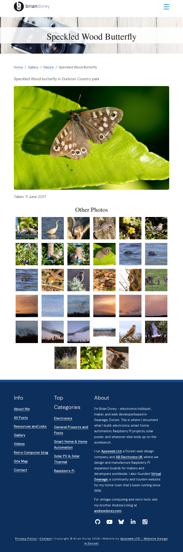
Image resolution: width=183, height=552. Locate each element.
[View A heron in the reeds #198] (65, 357)
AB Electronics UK (129, 457)
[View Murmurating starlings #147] (78, 305)
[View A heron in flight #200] (156, 331)
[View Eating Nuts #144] (130, 279)
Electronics (63, 418)
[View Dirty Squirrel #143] (104, 279)
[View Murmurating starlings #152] (53, 331)
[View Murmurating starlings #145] (27, 305)
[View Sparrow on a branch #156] (156, 227)
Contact (20, 470)
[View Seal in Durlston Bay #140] (130, 253)
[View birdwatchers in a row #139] (104, 331)
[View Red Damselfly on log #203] (117, 357)
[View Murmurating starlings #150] (156, 305)
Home (18, 67)
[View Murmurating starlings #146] (53, 305)
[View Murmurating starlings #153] (78, 331)
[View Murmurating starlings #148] (104, 305)
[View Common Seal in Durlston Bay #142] (27, 279)
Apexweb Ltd (111, 451)
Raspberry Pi (64, 471)
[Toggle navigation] (166, 6)
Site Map (21, 461)
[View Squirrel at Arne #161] (78, 227)
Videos (19, 444)
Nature (49, 67)
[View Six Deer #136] (156, 279)
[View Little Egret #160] (53, 227)
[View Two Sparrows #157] (27, 253)
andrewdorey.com (107, 511)
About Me (22, 409)
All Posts (21, 417)
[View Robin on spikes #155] (78, 279)
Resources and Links (30, 426)
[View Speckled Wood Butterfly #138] (104, 253)
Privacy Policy (26, 538)
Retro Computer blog (31, 452)
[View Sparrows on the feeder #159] (78, 253)
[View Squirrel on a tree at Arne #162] (104, 227)
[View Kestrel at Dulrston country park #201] (130, 331)
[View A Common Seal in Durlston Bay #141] (156, 253)
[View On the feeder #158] (53, 253)
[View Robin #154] (53, 279)
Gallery (33, 67)
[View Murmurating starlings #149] (130, 305)
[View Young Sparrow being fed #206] (27, 227)
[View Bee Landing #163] (130, 227)
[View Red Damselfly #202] (91, 357)
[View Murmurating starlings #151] (27, 331)
